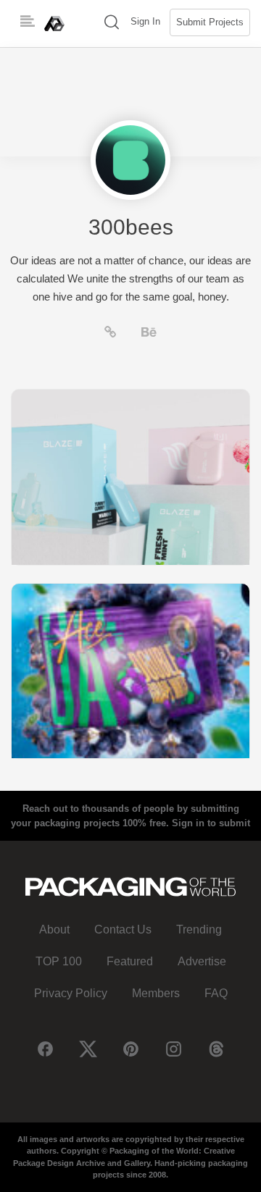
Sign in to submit (211, 823)
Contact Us (123, 929)
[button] (112, 23)
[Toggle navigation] (27, 22)
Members (156, 993)
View (130, 477)
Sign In (145, 21)
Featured (130, 961)
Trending (199, 929)
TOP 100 (59, 961)
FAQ (216, 993)
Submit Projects (210, 22)
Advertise (202, 961)
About (54, 929)
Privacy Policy (70, 993)
